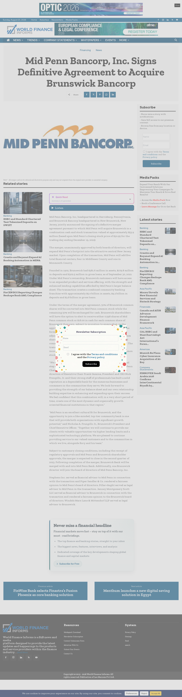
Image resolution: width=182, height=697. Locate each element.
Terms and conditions (104, 354)
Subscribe (91, 363)
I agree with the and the (94, 356)
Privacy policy (96, 357)
